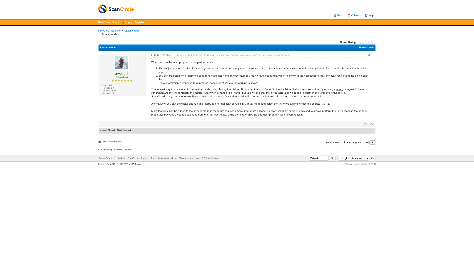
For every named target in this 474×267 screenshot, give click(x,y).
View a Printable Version (113, 141)
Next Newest (124, 130)
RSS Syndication (210, 158)
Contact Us (119, 158)
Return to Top (148, 158)
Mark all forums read (189, 158)
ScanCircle (103, 30)
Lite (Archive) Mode (167, 158)
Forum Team (105, 158)
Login (128, 22)
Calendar (356, 15)
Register (139, 22)
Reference (116, 30)
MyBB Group (135, 164)
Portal (340, 15)
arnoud (215, 55)
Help (371, 15)
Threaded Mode (366, 47)
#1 (369, 55)
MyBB (112, 164)
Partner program (131, 30)
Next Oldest (108, 130)
